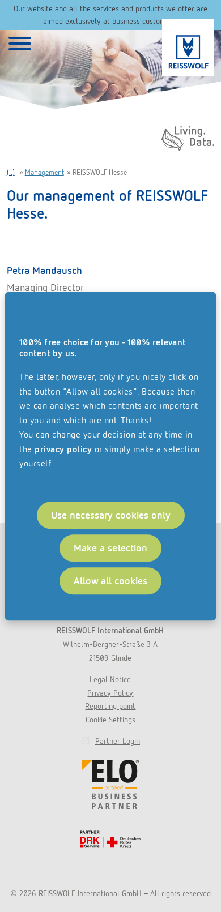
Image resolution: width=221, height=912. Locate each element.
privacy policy (63, 449)
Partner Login (117, 741)
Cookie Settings (110, 719)
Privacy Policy (110, 692)
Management (44, 172)
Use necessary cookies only (111, 515)
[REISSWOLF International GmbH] (188, 47)
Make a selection (111, 548)
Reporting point (110, 705)
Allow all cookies (110, 580)
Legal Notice (110, 679)
